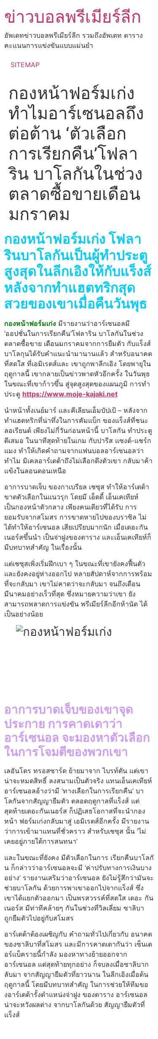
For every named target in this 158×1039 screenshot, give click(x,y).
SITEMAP (25, 64)
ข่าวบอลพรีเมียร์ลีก (72, 16)
